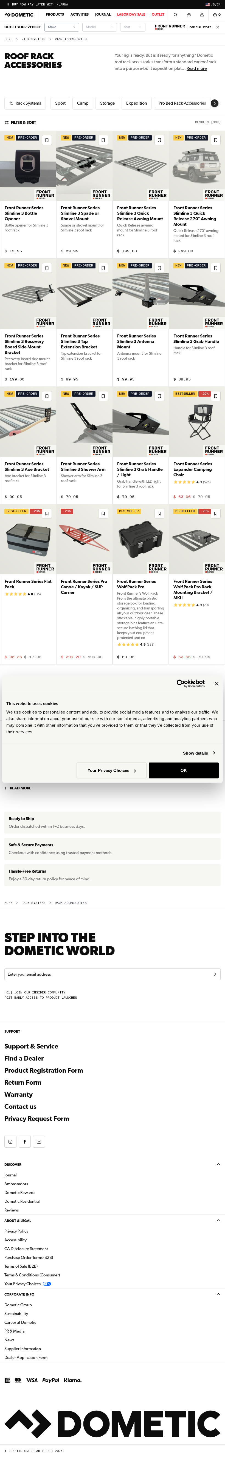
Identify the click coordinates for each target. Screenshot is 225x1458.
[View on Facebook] (25, 1142)
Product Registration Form (43, 1070)
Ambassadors (16, 1183)
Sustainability (16, 1313)
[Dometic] (18, 15)
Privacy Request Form (36, 1118)
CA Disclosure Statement (26, 1248)
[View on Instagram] (10, 1142)
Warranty (18, 1094)
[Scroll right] (214, 103)
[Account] (201, 15)
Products (55, 14)
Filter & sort (23, 122)
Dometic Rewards (19, 1192)
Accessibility (15, 1240)
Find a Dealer (24, 1058)
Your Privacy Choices (108, 770)
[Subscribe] (215, 974)
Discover (12, 1164)
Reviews (11, 1210)
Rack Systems (34, 39)
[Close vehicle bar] (218, 27)
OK (184, 770)
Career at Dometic (37, 1322)
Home (8, 39)
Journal (103, 14)
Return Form (22, 1082)
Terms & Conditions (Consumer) (32, 1275)
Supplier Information (22, 1348)
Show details (195, 753)
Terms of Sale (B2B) (21, 1266)
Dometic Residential (39, 1201)
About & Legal (17, 1221)
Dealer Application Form (43, 1357)
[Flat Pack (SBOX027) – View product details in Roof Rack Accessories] (28, 584)
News (26, 1339)
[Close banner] (217, 683)
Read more (197, 68)
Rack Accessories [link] (71, 39)
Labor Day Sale (131, 14)
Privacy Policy (16, 1231)
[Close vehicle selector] (188, 15)
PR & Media (31, 1331)
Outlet (158, 14)
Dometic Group (35, 1304)
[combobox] (61, 27)
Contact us (20, 1106)
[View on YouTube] (39, 1142)
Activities (80, 14)
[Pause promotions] (7, 4)
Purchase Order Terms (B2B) (28, 1257)
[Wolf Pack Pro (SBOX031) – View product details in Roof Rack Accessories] (141, 584)
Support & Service (31, 1046)
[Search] (175, 15)
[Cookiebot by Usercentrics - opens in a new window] (181, 683)
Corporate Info (19, 1294)
